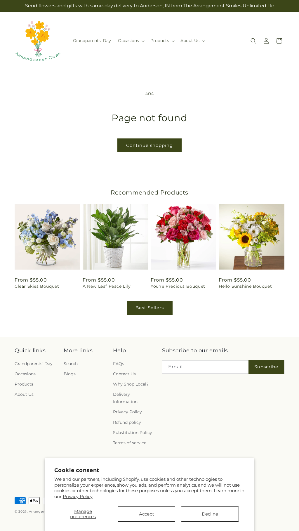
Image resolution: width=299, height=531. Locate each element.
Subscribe (266, 366)
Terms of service (129, 442)
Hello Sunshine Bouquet (245, 286)
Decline (210, 514)
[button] (130, 40)
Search (71, 363)
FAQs (118, 363)
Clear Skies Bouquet (37, 286)
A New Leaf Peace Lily (107, 286)
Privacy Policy (78, 496)
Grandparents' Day (34, 363)
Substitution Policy (132, 432)
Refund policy (127, 422)
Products (24, 384)
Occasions (25, 373)
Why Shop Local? (131, 384)
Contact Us (124, 373)
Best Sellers (149, 307)
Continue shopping (149, 145)
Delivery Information (125, 398)
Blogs (70, 373)
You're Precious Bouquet (178, 286)
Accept (146, 514)
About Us (24, 394)
